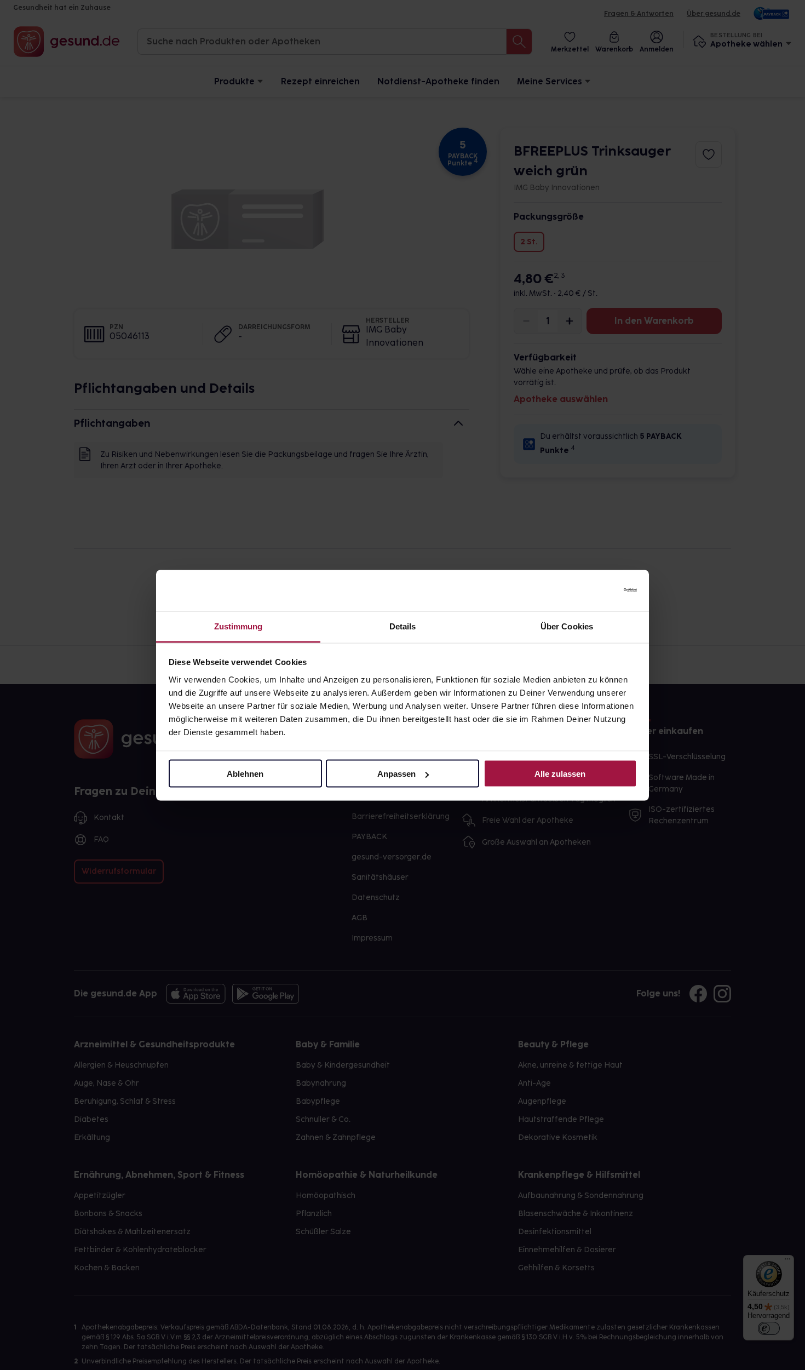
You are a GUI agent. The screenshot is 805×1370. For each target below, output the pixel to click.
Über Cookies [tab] (566, 625)
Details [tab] (402, 625)
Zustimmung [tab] (238, 625)
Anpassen (396, 773)
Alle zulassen (559, 773)
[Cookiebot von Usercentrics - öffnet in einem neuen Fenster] (589, 590)
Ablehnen (245, 773)
